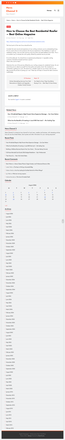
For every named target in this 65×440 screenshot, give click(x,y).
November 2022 (10, 362)
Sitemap (49, 10)
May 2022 (8, 382)
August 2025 (9, 253)
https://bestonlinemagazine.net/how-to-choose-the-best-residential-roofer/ (25, 42)
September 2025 (10, 250)
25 (13, 199)
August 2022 (9, 372)
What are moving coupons (19, 174)
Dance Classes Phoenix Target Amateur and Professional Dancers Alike (32, 164)
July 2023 (8, 336)
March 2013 (9, 425)
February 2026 (10, 233)
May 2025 (8, 263)
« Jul (6, 205)
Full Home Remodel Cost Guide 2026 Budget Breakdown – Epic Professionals (26, 152)
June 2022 (9, 379)
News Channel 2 (11, 9)
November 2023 (10, 322)
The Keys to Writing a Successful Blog (23, 167)
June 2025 (8, 260)
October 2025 (9, 246)
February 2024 (10, 313)
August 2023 (9, 332)
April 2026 (9, 227)
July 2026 (8, 217)
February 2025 (10, 273)
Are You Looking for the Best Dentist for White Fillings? (29, 170)
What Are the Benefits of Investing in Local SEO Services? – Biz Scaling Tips (31, 120)
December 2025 (10, 240)
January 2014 (9, 392)
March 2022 (9, 388)
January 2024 (9, 316)
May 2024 (8, 303)
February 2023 (10, 352)
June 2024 (9, 299)
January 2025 (9, 276)
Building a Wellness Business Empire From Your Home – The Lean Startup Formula (27, 149)
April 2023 (9, 345)
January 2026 (9, 237)
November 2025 (10, 243)
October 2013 (9, 402)
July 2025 (8, 256)
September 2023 (10, 329)
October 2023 (9, 326)
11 (13, 195)
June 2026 (9, 220)
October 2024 (10, 286)
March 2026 (9, 230)
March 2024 (9, 309)
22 (45, 197)
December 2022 (10, 359)
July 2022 (8, 375)
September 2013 (10, 405)
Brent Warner (9, 164)
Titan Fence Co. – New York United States (16, 156)
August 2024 (9, 293)
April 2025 (9, 266)
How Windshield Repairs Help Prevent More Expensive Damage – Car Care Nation (33, 114)
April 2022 (9, 385)
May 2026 (8, 223)
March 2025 (9, 270)
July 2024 (8, 296)
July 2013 (8, 412)
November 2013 (10, 398)
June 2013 (8, 415)
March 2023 (9, 349)
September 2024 (10, 289)
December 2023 (10, 319)
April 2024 (9, 306)
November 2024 (10, 283)
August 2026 (9, 213)
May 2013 (8, 418)
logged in (17, 99)
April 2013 (9, 421)
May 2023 (8, 342)
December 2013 (10, 395)
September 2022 (10, 369)
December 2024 (10, 279)
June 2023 (8, 339)
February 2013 (10, 428)
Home (8, 27)
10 (5, 195)
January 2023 (9, 355)
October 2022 (10, 365)
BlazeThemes (41, 436)
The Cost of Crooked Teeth (23, 177)
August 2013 (9, 408)
